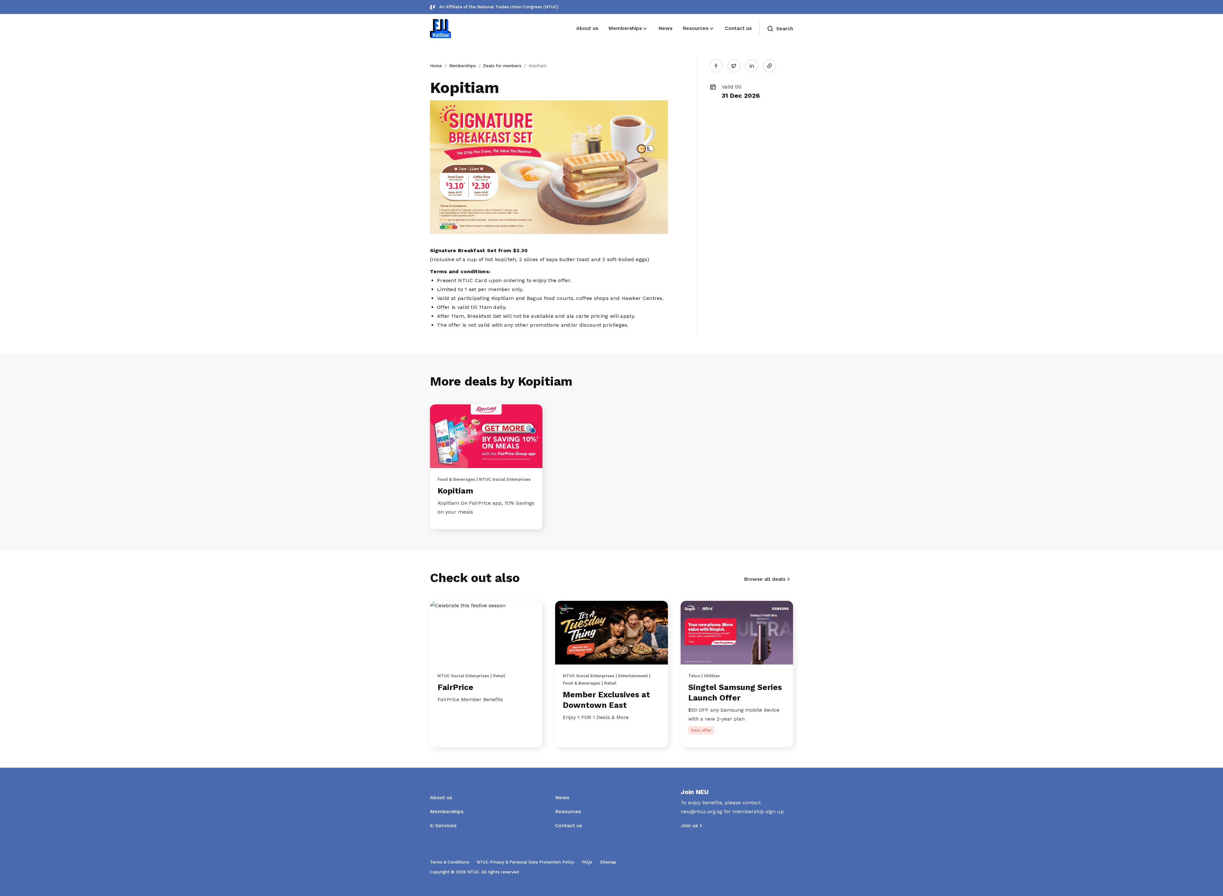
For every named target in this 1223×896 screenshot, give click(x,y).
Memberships (462, 65)
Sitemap (608, 862)
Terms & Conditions (449, 862)
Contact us (568, 825)
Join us (689, 825)
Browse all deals (764, 579)
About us (441, 797)
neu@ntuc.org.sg (701, 811)
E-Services (443, 825)
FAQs (587, 862)
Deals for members (502, 65)
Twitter (737, 65)
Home (436, 65)
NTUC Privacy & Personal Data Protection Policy (525, 862)
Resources (568, 811)
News (562, 797)
